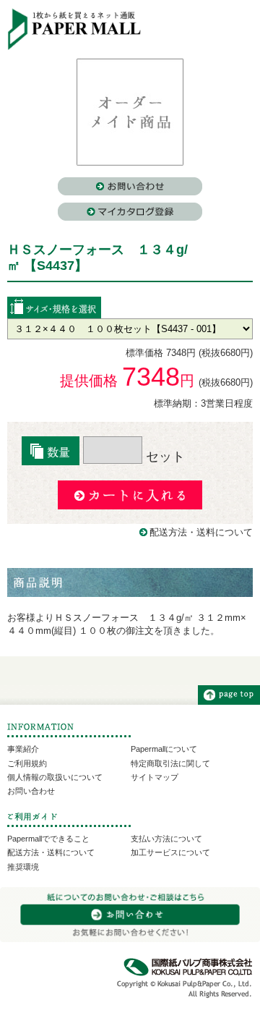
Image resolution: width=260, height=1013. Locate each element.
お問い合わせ (31, 791)
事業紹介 (23, 749)
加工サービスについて (170, 852)
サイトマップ (154, 777)
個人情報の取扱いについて (55, 777)
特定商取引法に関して (170, 763)
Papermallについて (164, 749)
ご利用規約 (27, 763)
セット (163, 456)
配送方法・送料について (201, 532)
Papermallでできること (48, 838)
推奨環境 (23, 866)
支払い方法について (166, 838)
